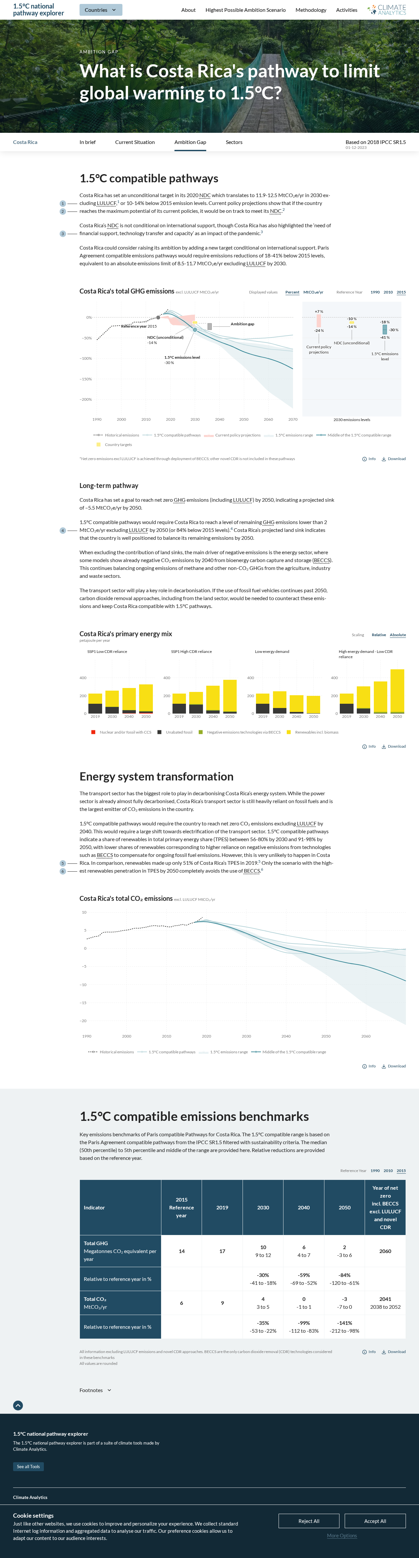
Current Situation (135, 142)
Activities (346, 10)
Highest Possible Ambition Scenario (246, 10)
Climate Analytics (30, 1497)
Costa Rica (25, 142)
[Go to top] (18, 1405)
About (188, 10)
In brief (88, 142)
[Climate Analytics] (386, 10)
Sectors (234, 142)
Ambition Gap (190, 142)
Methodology (311, 10)
